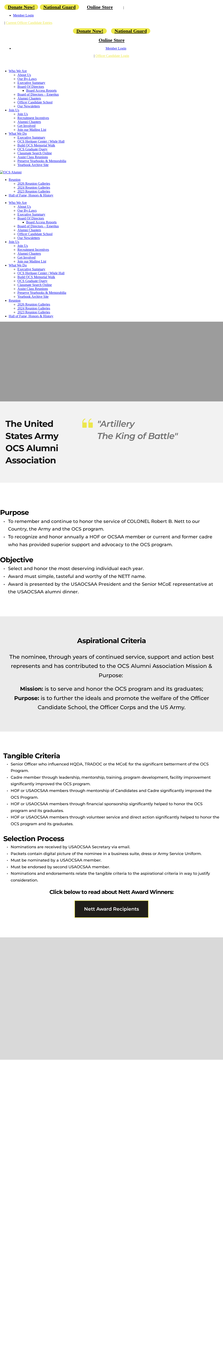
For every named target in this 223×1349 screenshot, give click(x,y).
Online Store (100, 7)
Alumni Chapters (29, 98)
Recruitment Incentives (33, 118)
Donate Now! (21, 7)
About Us (24, 75)
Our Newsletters (28, 106)
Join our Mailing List (31, 129)
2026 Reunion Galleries (33, 183)
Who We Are (18, 71)
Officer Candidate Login (112, 56)
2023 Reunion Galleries (33, 191)
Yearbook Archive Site (33, 165)
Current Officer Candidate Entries (29, 23)
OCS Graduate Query (32, 149)
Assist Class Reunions (32, 157)
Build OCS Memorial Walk (36, 145)
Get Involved (26, 126)
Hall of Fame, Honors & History (31, 195)
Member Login (23, 15)
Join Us (14, 110)
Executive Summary (31, 83)
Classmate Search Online (34, 153)
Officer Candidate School (34, 102)
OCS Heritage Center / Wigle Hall (40, 141)
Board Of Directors (30, 86)
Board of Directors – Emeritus (38, 94)
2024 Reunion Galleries (33, 187)
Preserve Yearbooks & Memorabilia (41, 161)
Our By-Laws (27, 79)
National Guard (59, 7)
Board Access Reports (41, 90)
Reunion (14, 179)
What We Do (18, 133)
